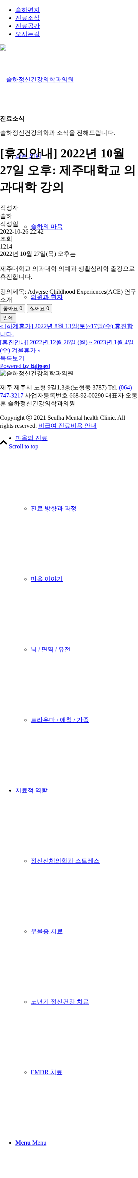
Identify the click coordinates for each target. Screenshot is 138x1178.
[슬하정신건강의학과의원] (37, 79)
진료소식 (27, 18)
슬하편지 (27, 10)
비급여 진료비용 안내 (67, 425)
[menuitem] (76, 10)
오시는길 (27, 34)
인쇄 (8, 318)
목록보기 (12, 358)
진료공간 (27, 26)
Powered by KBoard (25, 366)
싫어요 (39, 308)
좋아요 (12, 308)
